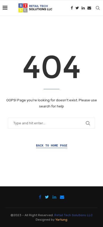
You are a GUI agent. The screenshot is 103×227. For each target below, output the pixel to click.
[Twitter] (77, 8)
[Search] (97, 8)
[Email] (89, 8)
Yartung (61, 219)
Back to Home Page (51, 145)
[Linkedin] (83, 8)
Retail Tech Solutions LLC (73, 215)
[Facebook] (72, 8)
